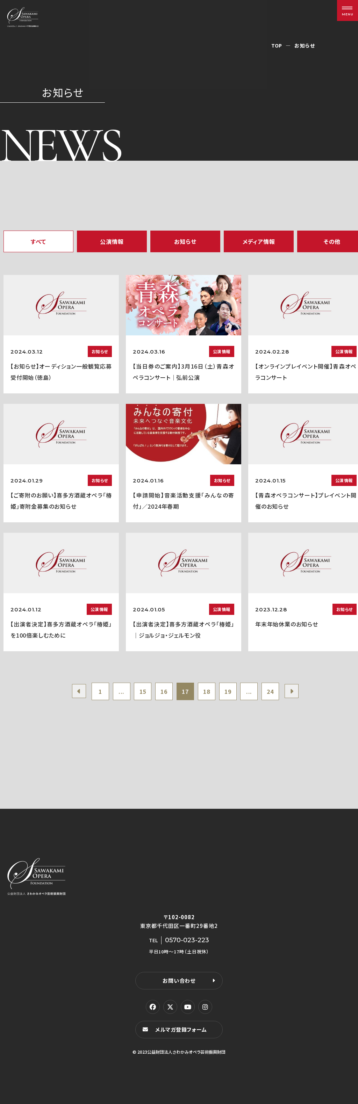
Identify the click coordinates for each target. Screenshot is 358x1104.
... (121, 691)
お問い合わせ (179, 980)
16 (163, 691)
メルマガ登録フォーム (181, 1029)
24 (270, 691)
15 (142, 691)
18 (206, 691)
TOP (276, 45)
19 (227, 691)
